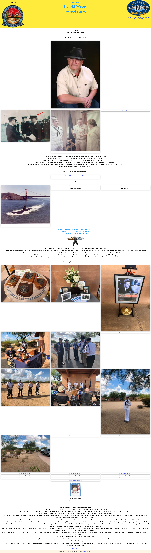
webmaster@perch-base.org (88, 551)
